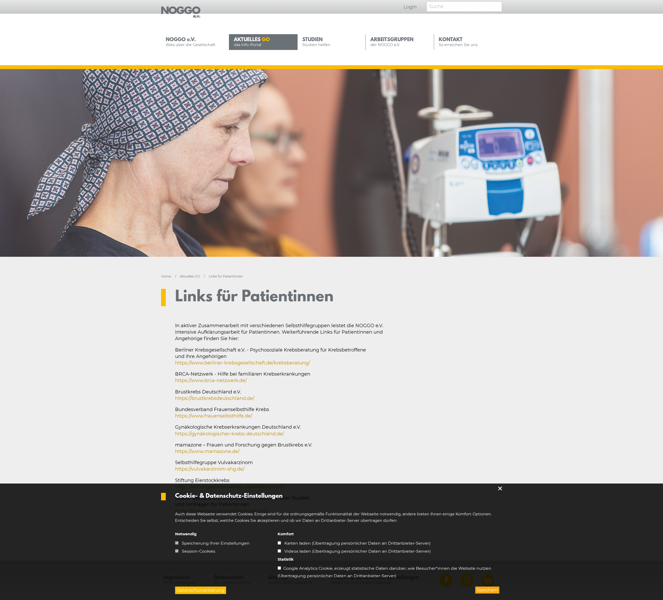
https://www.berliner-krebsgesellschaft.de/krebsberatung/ (242, 363)
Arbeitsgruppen (392, 42)
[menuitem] (195, 42)
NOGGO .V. (190, 42)
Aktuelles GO (190, 276)
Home (166, 276)
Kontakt (458, 42)
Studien (316, 42)
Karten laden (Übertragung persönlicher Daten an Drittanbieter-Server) (356, 543)
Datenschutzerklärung (200, 590)
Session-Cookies (198, 551)
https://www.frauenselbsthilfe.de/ (213, 416)
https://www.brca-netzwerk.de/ (211, 380)
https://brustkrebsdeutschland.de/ (214, 398)
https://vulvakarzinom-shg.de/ (209, 469)
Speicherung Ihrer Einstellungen (215, 543)
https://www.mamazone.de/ (207, 451)
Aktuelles (252, 42)
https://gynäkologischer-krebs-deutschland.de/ (229, 434)
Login (410, 7)
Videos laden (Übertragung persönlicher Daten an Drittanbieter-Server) (357, 551)
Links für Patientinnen (226, 276)
